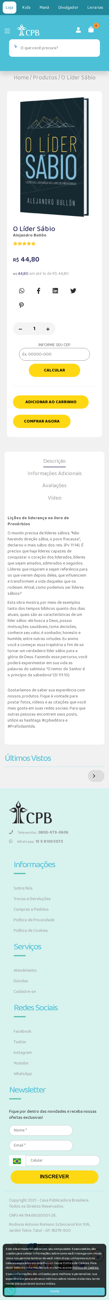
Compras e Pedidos (31, 909)
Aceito (54, 1291)
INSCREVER (54, 1176)
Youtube (21, 1063)
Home (21, 77)
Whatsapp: (40, 841)
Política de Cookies (31, 930)
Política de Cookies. (85, 1267)
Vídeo (54, 498)
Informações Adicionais (55, 473)
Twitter (20, 1042)
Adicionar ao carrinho (51, 402)
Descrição (54, 461)
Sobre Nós (23, 888)
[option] (54, 157)
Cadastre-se (25, 991)
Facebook (22, 1031)
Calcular (54, 370)
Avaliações (54, 485)
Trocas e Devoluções (32, 899)
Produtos (45, 77)
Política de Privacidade (34, 920)
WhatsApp (23, 1073)
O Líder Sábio (78, 77)
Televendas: (43, 832)
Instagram (23, 1052)
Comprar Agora (42, 421)
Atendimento (25, 970)
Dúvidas (21, 981)
